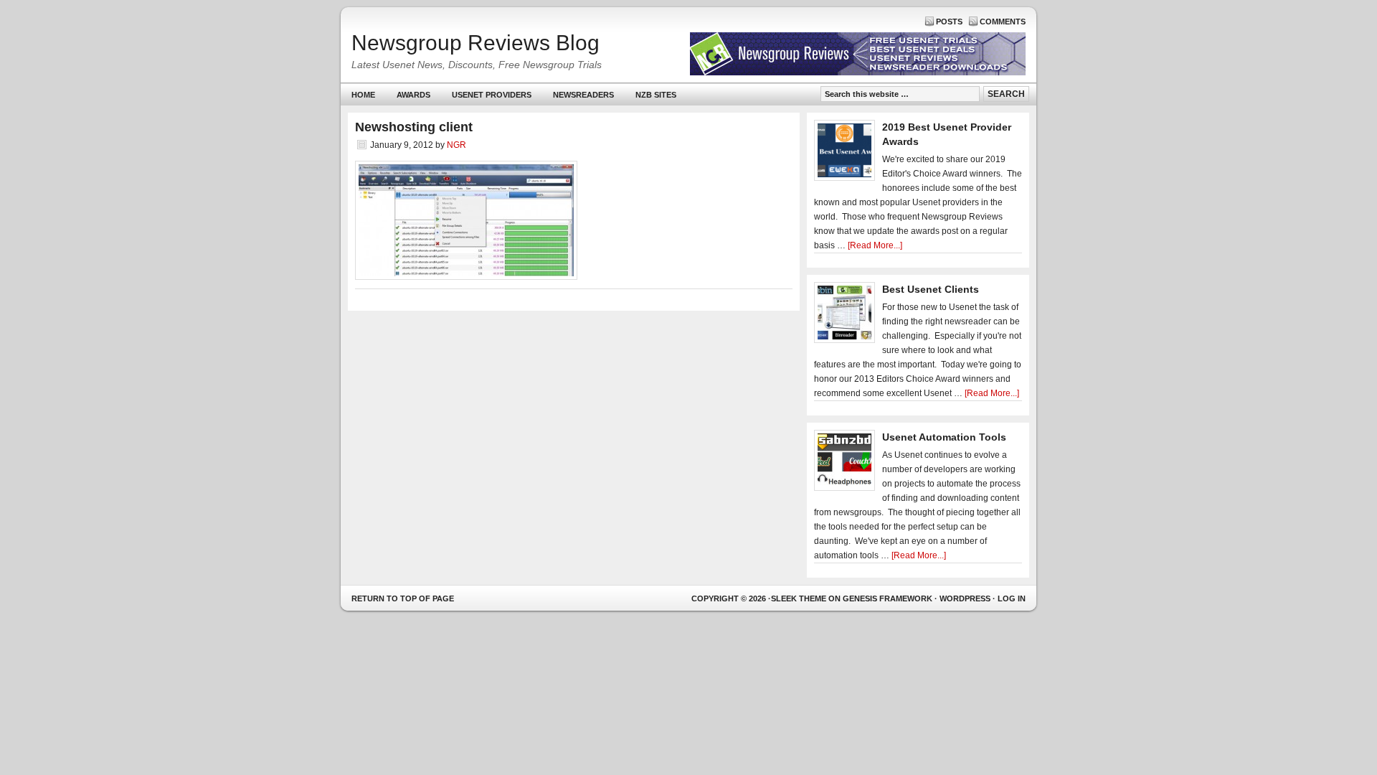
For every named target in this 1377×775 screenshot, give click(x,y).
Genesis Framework (887, 598)
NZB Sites (650, 97)
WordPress (965, 598)
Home (363, 94)
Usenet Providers (486, 97)
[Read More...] (875, 245)
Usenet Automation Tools (944, 437)
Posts (949, 21)
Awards (413, 94)
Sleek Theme (798, 598)
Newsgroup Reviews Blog (475, 43)
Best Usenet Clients (930, 289)
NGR (456, 145)
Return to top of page (402, 598)
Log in (1012, 598)
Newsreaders (578, 97)
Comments (1003, 21)
